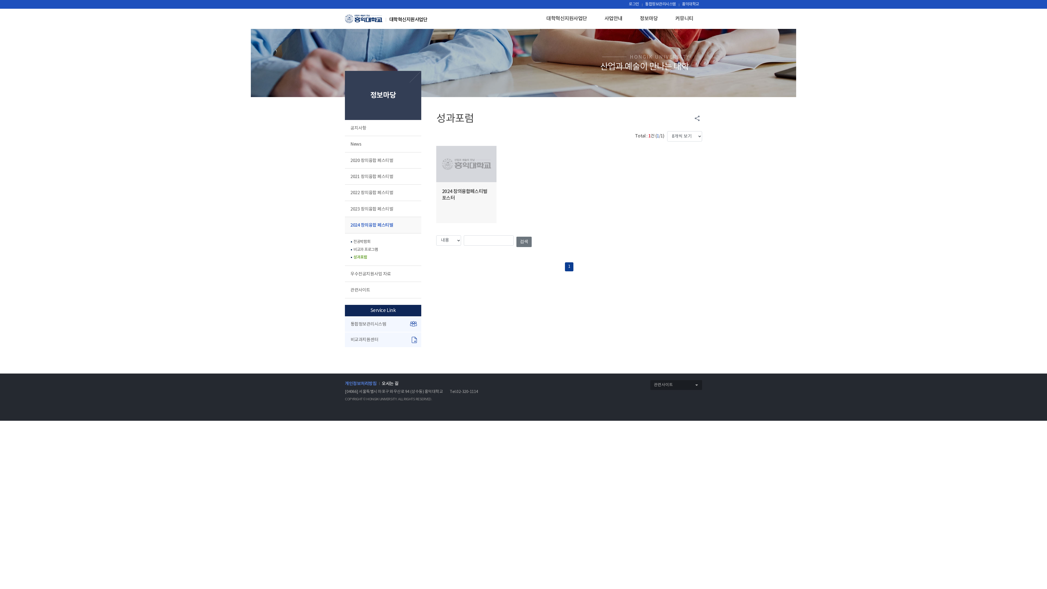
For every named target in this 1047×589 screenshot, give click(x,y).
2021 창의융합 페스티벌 (371, 176)
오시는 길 (390, 383)
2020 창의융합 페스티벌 (371, 160)
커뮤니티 (684, 19)
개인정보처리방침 (361, 383)
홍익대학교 (690, 4)
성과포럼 (360, 257)
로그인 (634, 4)
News (355, 144)
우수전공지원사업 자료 (370, 274)
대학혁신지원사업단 (566, 19)
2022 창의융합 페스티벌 (371, 192)
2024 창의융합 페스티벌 (371, 225)
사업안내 (613, 19)
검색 (524, 241)
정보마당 (649, 19)
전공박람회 (362, 241)
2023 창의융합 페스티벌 (371, 209)
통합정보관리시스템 (660, 4)
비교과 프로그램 (365, 249)
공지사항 (358, 128)
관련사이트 (360, 290)
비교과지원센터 (364, 339)
